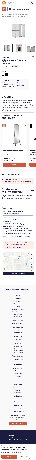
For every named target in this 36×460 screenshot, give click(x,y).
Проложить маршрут (18, 274)
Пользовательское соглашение (18, 439)
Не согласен (24, 457)
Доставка (18, 371)
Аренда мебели (18, 293)
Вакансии (18, 384)
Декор (18, 306)
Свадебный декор (18, 312)
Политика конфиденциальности (15, 436)
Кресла (18, 301)
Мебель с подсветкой (18, 342)
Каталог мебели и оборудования (18, 289)
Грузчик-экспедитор (18, 391)
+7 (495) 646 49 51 (13, 3)
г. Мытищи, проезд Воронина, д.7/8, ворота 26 (18, 417)
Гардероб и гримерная (18, 315)
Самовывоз (18, 373)
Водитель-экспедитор (18, 395)
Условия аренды (18, 368)
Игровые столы (18, 359)
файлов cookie (18, 452)
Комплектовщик (18, 388)
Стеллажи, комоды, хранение (18, 319)
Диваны (18, 298)
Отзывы (18, 376)
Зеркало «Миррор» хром (13, 151)
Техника (18, 339)
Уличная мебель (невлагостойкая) (18, 351)
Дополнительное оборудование (18, 355)
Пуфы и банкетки (18, 323)
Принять (9, 457)
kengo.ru (17, 451)
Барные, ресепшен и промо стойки (18, 335)
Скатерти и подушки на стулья (18, 347)
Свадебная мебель (18, 309)
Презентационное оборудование (18, 326)
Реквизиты (18, 379)
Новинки (18, 295)
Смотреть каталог (18, 423)
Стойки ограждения (18, 331)
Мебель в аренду (18, 304)
